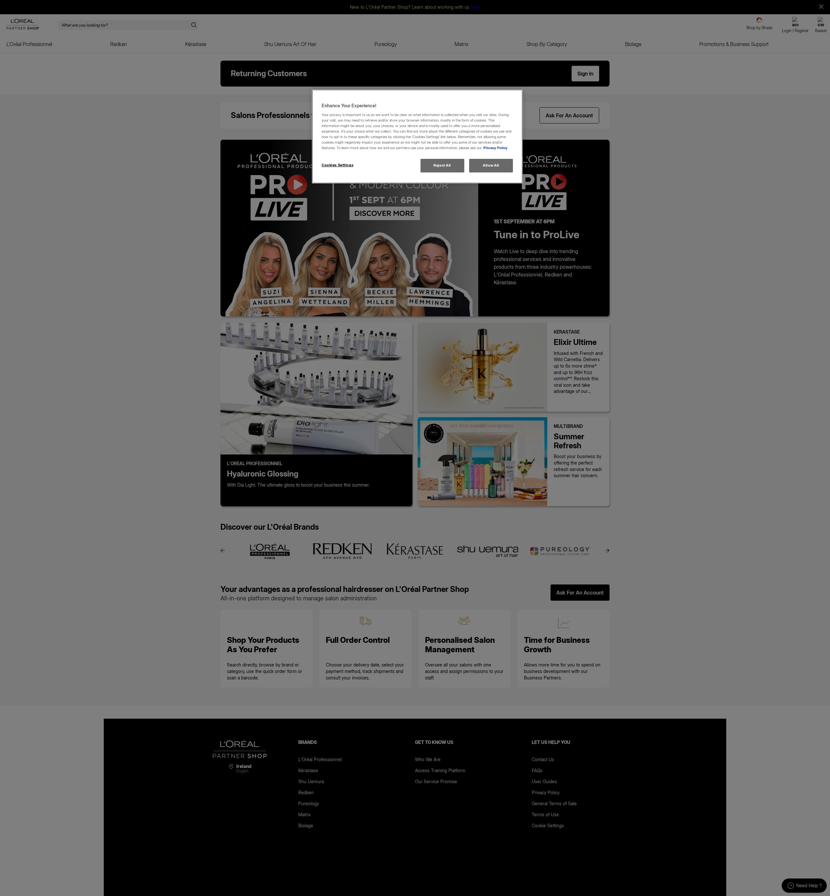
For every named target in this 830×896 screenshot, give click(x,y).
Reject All (442, 165)
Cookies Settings (337, 165)
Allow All (491, 165)
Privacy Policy (495, 148)
